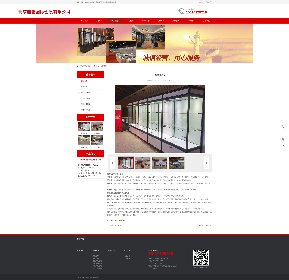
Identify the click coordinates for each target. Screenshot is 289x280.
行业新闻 (127, 256)
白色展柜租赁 (85, 98)
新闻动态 (145, 21)
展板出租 (84, 87)
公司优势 (130, 21)
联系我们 (206, 21)
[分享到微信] (119, 220)
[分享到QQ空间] (116, 220)
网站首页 (84, 21)
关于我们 (99, 21)
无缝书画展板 (85, 110)
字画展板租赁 (85, 104)
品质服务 (175, 21)
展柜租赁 (103, 66)
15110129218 (283, 127)
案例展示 (160, 21)
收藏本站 (200, 2)
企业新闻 (127, 258)
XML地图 (96, 277)
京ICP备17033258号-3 (85, 277)
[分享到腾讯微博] (127, 220)
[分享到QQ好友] (121, 220)
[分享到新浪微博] (124, 220)
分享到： (112, 220)
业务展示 (115, 21)
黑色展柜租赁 (85, 92)
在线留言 (208, 2)
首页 (89, 66)
